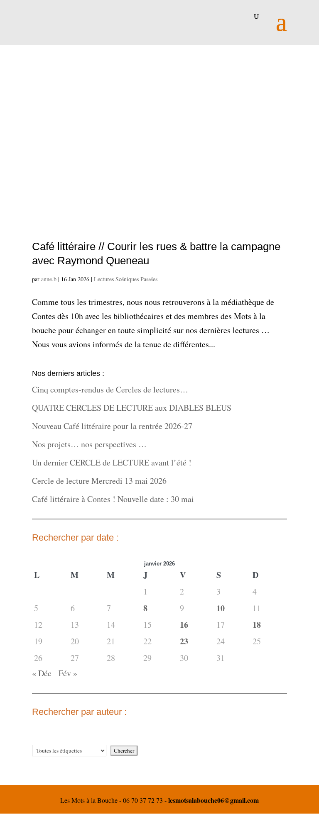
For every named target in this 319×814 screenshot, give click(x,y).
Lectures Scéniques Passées (125, 279)
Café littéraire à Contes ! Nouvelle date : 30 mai (113, 498)
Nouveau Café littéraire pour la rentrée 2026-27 (112, 425)
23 (184, 641)
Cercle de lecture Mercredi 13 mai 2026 (99, 480)
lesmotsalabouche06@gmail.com (213, 800)
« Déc (42, 673)
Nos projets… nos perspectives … (89, 444)
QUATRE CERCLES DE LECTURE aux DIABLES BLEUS (131, 407)
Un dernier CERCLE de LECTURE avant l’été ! (111, 462)
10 (220, 608)
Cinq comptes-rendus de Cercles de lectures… (110, 389)
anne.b (48, 279)
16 (184, 625)
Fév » (68, 673)
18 (257, 625)
